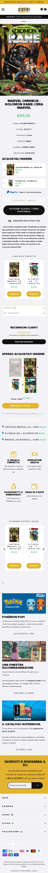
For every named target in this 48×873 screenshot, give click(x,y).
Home (23, 21)
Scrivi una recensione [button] (24, 342)
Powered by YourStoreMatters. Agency (24, 871)
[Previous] (4, 549)
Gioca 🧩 (8, 823)
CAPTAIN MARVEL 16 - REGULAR (14, 281)
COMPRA (7, 806)
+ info (16, 172)
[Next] (43, 549)
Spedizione (10, 308)
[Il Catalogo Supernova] (24, 710)
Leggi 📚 (8, 815)
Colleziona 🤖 (12, 832)
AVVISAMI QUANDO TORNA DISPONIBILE (24, 210)
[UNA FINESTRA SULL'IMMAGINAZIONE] (24, 651)
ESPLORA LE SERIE (24, 693)
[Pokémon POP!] (24, 603)
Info (5, 798)
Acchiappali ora (24, 634)
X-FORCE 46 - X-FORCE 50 (34, 281)
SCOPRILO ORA (24, 750)
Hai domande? (12, 313)
